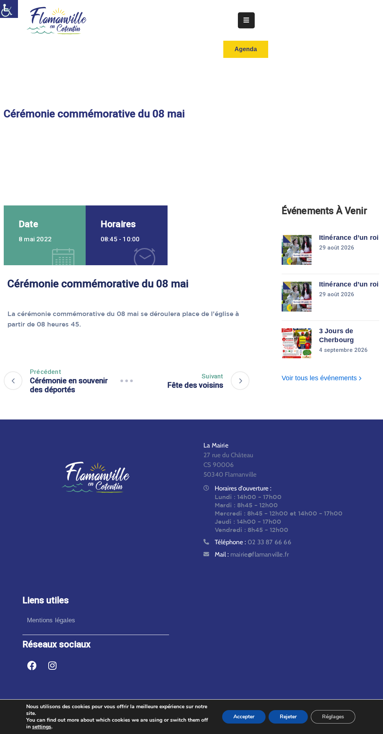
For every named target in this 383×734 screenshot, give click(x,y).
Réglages (333, 716)
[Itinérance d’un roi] (297, 250)
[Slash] (126, 380)
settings (41, 727)
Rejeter (288, 716)
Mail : (252, 554)
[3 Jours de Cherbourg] (297, 343)
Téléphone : (253, 542)
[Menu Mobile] (246, 20)
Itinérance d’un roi (349, 237)
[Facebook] (31, 665)
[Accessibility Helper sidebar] (9, 9)
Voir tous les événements (320, 378)
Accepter (243, 716)
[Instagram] (52, 665)
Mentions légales (51, 620)
